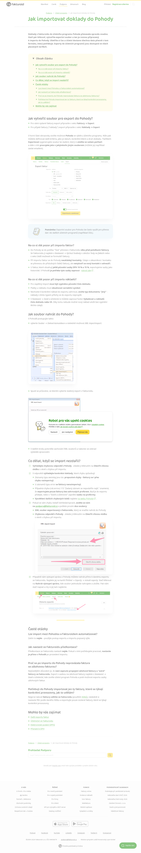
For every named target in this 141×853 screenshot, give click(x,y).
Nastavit (55, 432)
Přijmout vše (83, 432)
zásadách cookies (98, 424)
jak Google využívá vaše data (70, 427)
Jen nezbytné (68, 432)
